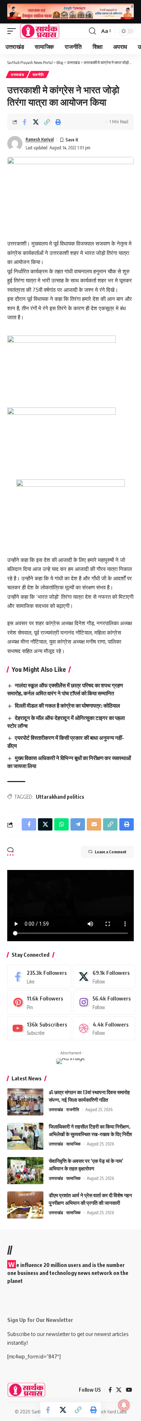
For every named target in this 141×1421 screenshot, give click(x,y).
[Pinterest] (39, 1002)
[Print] (58, 122)
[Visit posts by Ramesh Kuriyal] (14, 143)
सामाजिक (73, 1144)
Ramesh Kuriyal (40, 139)
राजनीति (38, 74)
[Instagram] (104, 1002)
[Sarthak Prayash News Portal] (40, 31)
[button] (13, 31)
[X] (104, 977)
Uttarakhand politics (60, 797)
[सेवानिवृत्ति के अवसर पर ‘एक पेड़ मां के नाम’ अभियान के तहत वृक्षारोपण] (25, 1170)
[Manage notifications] (124, 1405)
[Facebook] (39, 977)
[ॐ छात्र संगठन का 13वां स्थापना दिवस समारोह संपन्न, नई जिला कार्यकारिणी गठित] (25, 1101)
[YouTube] (129, 1390)
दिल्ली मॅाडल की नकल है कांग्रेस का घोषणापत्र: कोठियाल (67, 705)
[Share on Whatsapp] (61, 824)
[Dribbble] (104, 1028)
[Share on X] (36, 122)
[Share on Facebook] (25, 122)
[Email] (94, 824)
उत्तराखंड (17, 74)
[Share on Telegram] (77, 824)
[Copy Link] (47, 122)
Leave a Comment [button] (111, 851)
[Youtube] (39, 1028)
